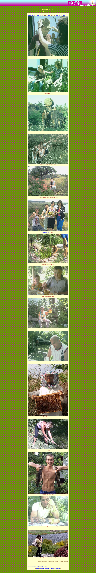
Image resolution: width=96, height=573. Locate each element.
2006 (60, 15)
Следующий (57, 568)
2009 (49, 15)
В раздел (52, 568)
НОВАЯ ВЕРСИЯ (31, 15)
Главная (37, 568)
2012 (38, 15)
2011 (41, 15)
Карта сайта (47, 568)
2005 (64, 15)
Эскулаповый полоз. (46, 232)
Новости (42, 568)
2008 (53, 15)
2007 (57, 15)
